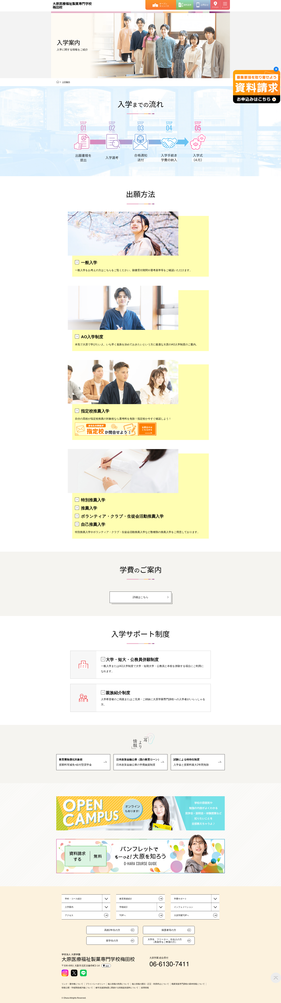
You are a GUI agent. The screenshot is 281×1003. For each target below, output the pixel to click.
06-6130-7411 (169, 963)
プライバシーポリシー (95, 984)
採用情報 (145, 988)
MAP (107, 966)
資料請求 (187, 5)
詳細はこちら (140, 597)
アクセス (215, 7)
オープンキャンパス (164, 5)
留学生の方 (112, 940)
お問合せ (204, 5)
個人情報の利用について (118, 984)
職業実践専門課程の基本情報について (188, 984)
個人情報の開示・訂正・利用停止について (150, 984)
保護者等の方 (168, 930)
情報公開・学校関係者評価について (77, 988)
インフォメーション (183, 907)
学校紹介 (123, 907)
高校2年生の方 (112, 930)
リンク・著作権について (72, 984)
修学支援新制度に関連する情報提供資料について (116, 988)
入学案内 (69, 907)
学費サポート (180, 898)
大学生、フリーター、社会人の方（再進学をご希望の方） (165, 940)
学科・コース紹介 (73, 898)
